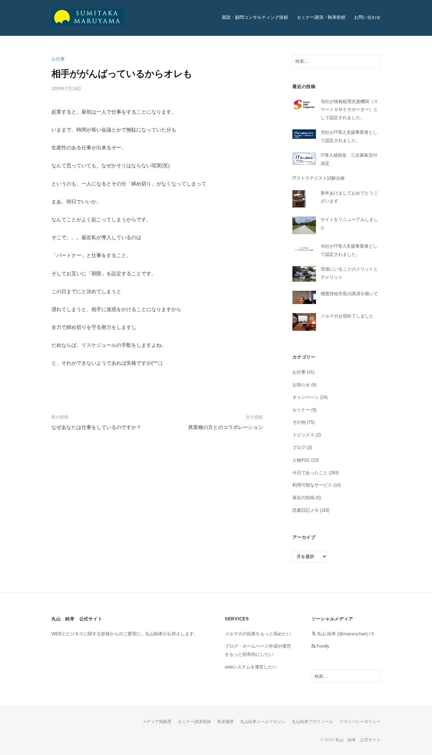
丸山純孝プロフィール (312, 721)
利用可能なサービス (312, 484)
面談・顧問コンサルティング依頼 (255, 17)
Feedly (322, 645)
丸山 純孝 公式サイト (358, 739)
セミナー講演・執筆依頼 (321, 17)
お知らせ (301, 384)
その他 (299, 422)
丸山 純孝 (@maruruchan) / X (345, 633)
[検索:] (336, 60)
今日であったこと (310, 472)
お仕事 (58, 58)
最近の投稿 (303, 497)
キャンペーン (305, 397)
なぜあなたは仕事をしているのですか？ (96, 427)
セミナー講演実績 (194, 721)
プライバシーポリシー (360, 721)
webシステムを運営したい (251, 666)
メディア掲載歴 (157, 721)
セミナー (301, 409)
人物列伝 (301, 459)
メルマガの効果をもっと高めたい (258, 633)
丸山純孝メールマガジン (262, 721)
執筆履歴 (225, 721)
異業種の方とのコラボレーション (225, 427)
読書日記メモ (305, 510)
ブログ (299, 447)
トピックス (303, 434)
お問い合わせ (367, 17)
